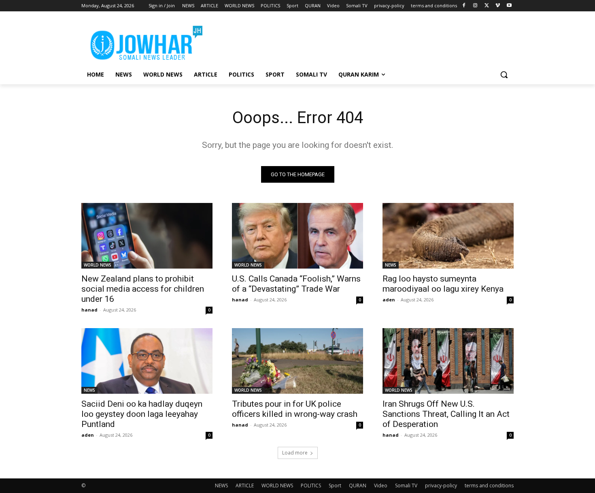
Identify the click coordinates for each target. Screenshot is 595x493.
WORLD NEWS (97, 265)
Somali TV (406, 485)
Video (380, 485)
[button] (504, 74)
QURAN (357, 485)
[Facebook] (464, 6)
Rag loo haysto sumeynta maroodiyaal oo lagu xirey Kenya (443, 284)
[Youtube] (509, 6)
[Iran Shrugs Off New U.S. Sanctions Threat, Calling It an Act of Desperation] (448, 361)
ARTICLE (245, 485)
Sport (335, 485)
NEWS (390, 265)
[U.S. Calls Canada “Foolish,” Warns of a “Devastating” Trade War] (297, 236)
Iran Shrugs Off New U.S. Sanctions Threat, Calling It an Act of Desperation (446, 414)
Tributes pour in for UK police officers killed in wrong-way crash (294, 409)
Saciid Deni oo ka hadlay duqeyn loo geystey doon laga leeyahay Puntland (141, 414)
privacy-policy (441, 485)
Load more (295, 452)
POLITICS (311, 485)
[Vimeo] (497, 6)
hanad (89, 310)
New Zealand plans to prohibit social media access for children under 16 (142, 289)
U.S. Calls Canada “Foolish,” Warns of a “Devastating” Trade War (296, 284)
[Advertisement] (358, 41)
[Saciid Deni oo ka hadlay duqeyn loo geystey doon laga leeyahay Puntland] (146, 361)
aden (388, 300)
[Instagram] (475, 6)
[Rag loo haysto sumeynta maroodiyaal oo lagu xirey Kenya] (448, 236)
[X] (486, 6)
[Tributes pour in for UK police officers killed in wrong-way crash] (297, 361)
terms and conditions (489, 485)
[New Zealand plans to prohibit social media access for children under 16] (146, 236)
